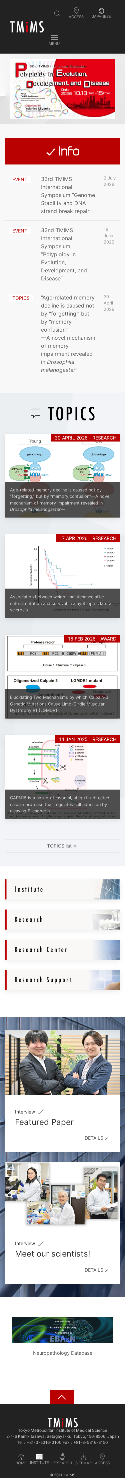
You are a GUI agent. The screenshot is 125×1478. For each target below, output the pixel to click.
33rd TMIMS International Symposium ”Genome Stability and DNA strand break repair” (68, 195)
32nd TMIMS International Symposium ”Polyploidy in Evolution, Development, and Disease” (64, 254)
